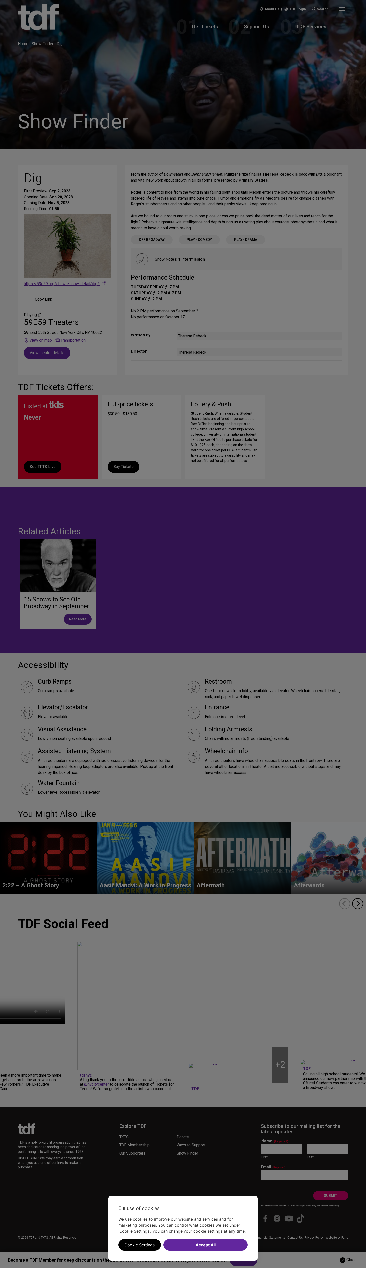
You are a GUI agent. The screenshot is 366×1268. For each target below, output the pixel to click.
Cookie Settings (139, 1244)
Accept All (206, 1244)
